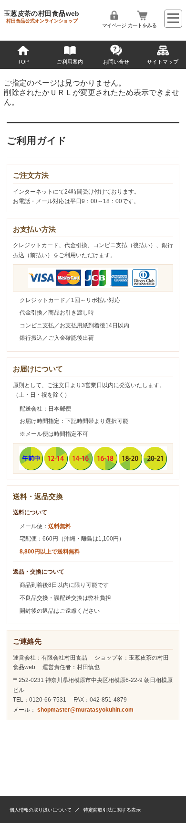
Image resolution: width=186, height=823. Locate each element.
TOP (23, 62)
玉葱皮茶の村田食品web (42, 13)
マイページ (114, 25)
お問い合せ (116, 62)
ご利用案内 (70, 62)
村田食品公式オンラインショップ (42, 20)
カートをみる (142, 25)
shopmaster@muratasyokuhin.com (85, 709)
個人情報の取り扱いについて (41, 809)
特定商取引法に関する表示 (112, 809)
